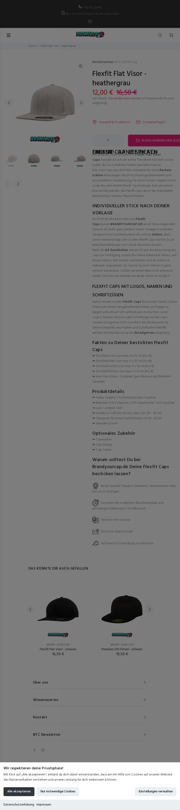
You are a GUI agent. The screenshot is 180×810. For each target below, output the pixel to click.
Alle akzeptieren (19, 791)
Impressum (44, 804)
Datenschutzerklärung (19, 804)
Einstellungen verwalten (156, 791)
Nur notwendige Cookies (58, 791)
